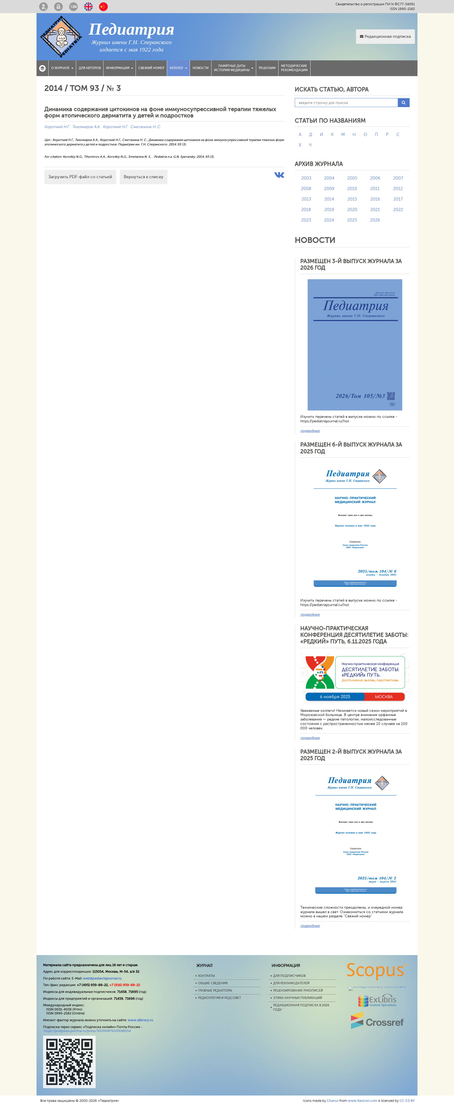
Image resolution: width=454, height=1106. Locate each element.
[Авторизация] (58, 6)
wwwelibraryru (140, 1020)
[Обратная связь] (73, 6)
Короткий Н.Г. (56, 127)
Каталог (176, 68)
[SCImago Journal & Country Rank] (377, 986)
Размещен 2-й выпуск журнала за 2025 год (351, 755)
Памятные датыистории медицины (232, 68)
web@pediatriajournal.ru (102, 978)
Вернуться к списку (143, 177)
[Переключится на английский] (88, 6)
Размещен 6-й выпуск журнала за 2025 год (351, 447)
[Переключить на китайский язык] (103, 6)
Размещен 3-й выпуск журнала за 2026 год (351, 264)
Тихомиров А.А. (86, 127)
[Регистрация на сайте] (43, 6)
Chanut (333, 1101)
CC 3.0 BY (407, 1101)
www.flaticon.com (362, 1101)
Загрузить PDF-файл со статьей (80, 177)
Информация (117, 68)
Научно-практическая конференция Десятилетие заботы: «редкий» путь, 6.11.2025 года (354, 635)
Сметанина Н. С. (145, 127)
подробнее (310, 431)
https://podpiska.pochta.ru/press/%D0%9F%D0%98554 (87, 1031)
